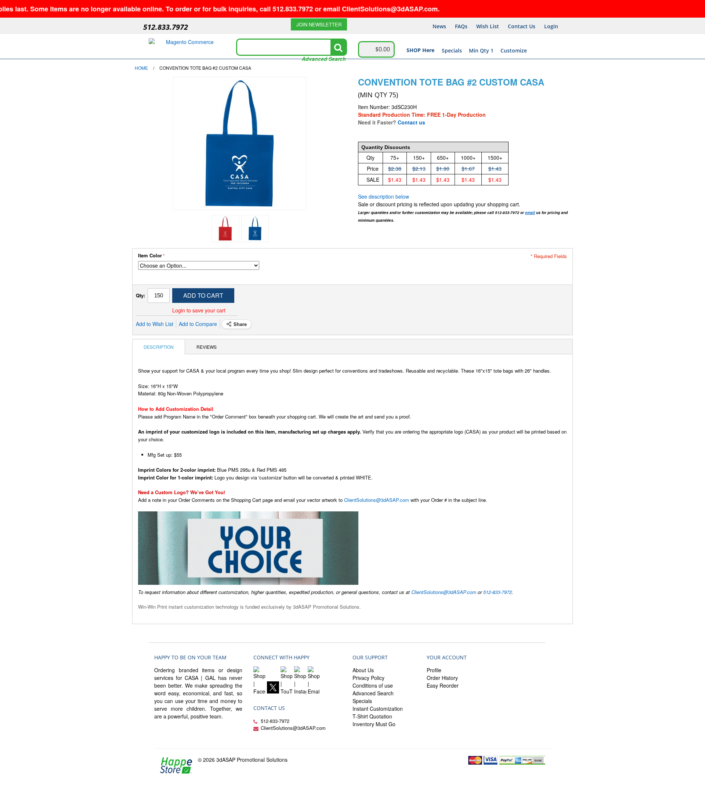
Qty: (140, 295)
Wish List (487, 26)
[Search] (338, 47)
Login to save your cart (198, 310)
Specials (452, 50)
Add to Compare (198, 323)
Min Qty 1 (481, 50)
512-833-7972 (497, 591)
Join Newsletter (318, 24)
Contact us (411, 122)
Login (551, 26)
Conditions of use (372, 685)
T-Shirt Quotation (372, 716)
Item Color (150, 255)
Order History (442, 677)
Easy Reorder (443, 685)
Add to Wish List (154, 323)
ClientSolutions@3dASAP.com (376, 499)
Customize (513, 50)
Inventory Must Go (373, 724)
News (439, 26)
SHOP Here (420, 50)
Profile (434, 670)
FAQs (461, 26)
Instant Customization (377, 708)
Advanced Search (324, 58)
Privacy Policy (368, 677)
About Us (363, 670)
